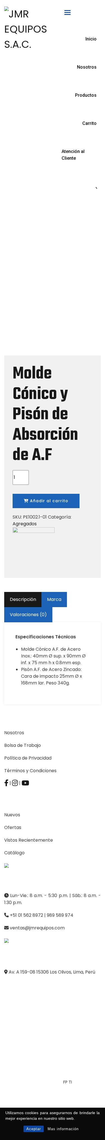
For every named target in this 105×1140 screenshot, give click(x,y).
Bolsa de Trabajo (22, 745)
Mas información (63, 1129)
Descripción (23, 599)
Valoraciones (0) (28, 614)
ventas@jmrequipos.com (37, 928)
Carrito (89, 123)
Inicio (91, 39)
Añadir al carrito (48, 501)
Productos (86, 95)
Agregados (25, 524)
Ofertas (12, 827)
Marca (54, 599)
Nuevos (12, 815)
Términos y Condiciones (30, 770)
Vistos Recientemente (28, 840)
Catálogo (14, 853)
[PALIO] (34, 548)
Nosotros (87, 67)
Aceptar (33, 1129)
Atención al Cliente (73, 155)
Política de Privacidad (28, 758)
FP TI (67, 1082)
